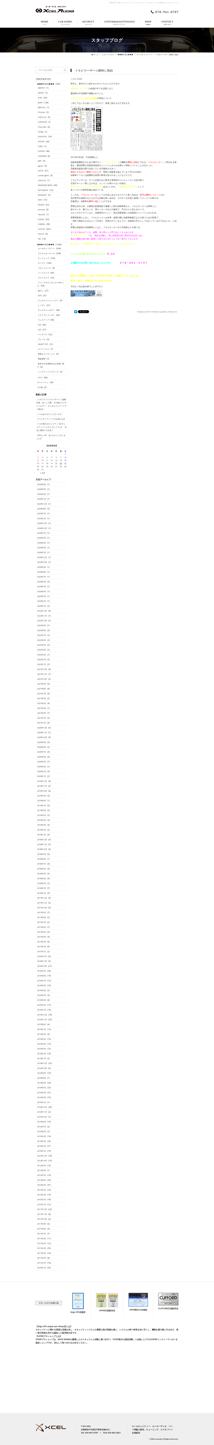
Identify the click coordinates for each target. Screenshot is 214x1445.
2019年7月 (41, 805)
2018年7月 (41, 863)
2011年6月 (41, 1238)
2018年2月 (41, 888)
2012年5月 (41, 1185)
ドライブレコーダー (46, 315)
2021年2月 (41, 718)
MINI (40, 199)
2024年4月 (41, 542)
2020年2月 (41, 771)
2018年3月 (41, 883)
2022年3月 (41, 654)
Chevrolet (42, 127)
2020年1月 (41, 776)
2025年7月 (41, 513)
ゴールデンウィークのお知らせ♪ (51, 419)
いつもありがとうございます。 (50, 414)
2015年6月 (41, 1034)
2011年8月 (41, 1228)
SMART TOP (43, 344)
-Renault (41, 214)
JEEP (39, 161)
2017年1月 (41, 951)
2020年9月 (41, 742)
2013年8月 (41, 1121)
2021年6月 (41, 698)
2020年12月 (42, 727)
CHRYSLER (42, 122)
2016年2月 (41, 1005)
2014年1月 (41, 1102)
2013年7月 (41, 1126)
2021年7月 (41, 693)
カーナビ (41, 263)
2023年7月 (41, 576)
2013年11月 (42, 1112)
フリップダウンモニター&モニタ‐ (50, 284)
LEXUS (40, 170)
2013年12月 (42, 1107)
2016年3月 (41, 1000)
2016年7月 (41, 980)
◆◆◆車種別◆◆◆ (45, 84)
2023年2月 (41, 601)
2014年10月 (42, 1068)
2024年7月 (41, 533)
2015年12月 (42, 1014)
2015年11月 (42, 1019)
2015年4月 (41, 1044)
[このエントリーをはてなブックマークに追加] (75, 312)
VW (39, 239)
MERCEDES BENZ (45, 185)
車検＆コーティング (46, 354)
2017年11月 (42, 903)
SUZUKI (41, 219)
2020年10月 (42, 737)
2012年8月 (41, 1170)
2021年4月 (41, 708)
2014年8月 (41, 1078)
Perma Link (172, 312)
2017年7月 (41, 922)
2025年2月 (41, 518)
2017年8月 (41, 917)
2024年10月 (42, 528)
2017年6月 (41, 927)
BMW (40, 102)
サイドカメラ (43, 277)
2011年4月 (41, 1248)
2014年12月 (42, 1063)
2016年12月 (42, 956)
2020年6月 (41, 757)
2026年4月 (41, 494)
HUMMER (42, 156)
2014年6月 (41, 1082)
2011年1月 (41, 1263)
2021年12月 (42, 669)
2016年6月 (41, 985)
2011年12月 (42, 1209)
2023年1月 (41, 606)
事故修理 (41, 358)
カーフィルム (43, 349)
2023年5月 (41, 586)
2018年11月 (42, 844)
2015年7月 (41, 1029)
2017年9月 (41, 912)
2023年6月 (41, 581)
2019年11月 (42, 786)
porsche (41, 209)
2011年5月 (41, 1243)
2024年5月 (41, 538)
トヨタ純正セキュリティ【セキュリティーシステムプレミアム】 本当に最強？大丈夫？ (51, 427)
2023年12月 (42, 557)
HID (39, 324)
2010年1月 (41, 1267)
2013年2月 (41, 1146)
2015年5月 (41, 1039)
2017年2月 (41, 946)
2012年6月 (41, 1180)
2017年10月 (42, 907)
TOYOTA (41, 229)
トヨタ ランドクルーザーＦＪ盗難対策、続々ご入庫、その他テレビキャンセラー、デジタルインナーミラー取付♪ (51, 404)
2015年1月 (41, 1058)
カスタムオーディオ (46, 253)
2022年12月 (42, 611)
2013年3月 (41, 1141)
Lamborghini (43, 175)
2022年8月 (41, 630)
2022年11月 (42, 615)
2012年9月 (41, 1165)
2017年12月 (42, 898)
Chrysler (41, 112)
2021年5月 (41, 703)
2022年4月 (41, 649)
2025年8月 (41, 508)
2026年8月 (41, 484)
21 (61, 463)
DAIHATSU (42, 136)
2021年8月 (41, 688)
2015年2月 (41, 1053)
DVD (40, 295)
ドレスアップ (43, 320)
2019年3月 (41, 825)
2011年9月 (41, 1224)
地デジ (41, 290)
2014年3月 (41, 1097)
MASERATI (42, 195)
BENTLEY (42, 107)
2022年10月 (42, 620)
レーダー (41, 305)
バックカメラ (43, 272)
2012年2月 (41, 1199)
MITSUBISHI (43, 190)
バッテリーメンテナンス (48, 371)
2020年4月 (41, 766)
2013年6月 (41, 1131)
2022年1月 (41, 664)
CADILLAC (42, 117)
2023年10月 (42, 562)
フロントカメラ (44, 268)
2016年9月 (41, 971)
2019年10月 (42, 791)
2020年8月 (41, 747)
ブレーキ (41, 339)
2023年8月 (41, 572)
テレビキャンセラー (46, 310)
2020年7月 (41, 752)
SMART (41, 93)
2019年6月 (41, 810)
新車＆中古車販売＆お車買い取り (50, 365)
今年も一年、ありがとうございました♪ (51, 437)
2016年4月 (41, 995)
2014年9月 (41, 1073)
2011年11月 (42, 1214)
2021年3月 (41, 713)
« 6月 (42, 473)
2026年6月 (41, 489)
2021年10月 (42, 679)
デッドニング (43, 258)
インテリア (42, 334)
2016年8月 (41, 975)
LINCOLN (42, 180)
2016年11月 (42, 961)
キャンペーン (42, 382)
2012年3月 (41, 1194)
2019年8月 (41, 800)
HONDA (41, 151)
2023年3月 (41, 596)
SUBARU (41, 224)
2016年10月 (42, 966)
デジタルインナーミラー (48, 300)
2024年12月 (42, 523)
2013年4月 (41, 1136)
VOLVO (41, 234)
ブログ (40, 377)
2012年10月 (42, 1160)
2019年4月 (41, 820)
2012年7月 (41, 1175)
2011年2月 (41, 1258)
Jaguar (40, 166)
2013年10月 (42, 1117)
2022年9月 (41, 625)
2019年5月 (41, 815)
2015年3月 (41, 1048)
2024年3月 (41, 547)
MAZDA (41, 204)
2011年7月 (41, 1233)
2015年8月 (41, 1024)
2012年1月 (41, 1204)
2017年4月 (41, 936)
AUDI (40, 97)
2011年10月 (42, 1219)
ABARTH (41, 88)
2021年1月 (41, 722)
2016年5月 (41, 990)
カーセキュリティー (46, 248)
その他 (40, 387)
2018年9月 (41, 854)
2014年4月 (41, 1092)
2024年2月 (41, 552)
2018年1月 (41, 893)
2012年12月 (42, 1155)
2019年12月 (42, 781)
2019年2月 (41, 830)
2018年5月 (41, 873)
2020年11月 (42, 732)
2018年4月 (41, 878)
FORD (40, 146)
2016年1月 (41, 1009)
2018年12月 (42, 839)
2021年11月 (42, 674)
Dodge (41, 131)
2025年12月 (42, 504)
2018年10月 (42, 849)
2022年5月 (41, 645)
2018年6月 (41, 868)
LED (39, 329)
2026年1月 (41, 499)
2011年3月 (41, 1253)
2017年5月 (41, 932)
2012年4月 (41, 1190)
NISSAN (41, 141)
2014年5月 (41, 1087)
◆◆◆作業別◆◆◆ (45, 244)
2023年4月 (41, 591)
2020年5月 (41, 761)
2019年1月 (41, 834)
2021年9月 (41, 684)
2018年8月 (41, 859)
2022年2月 (41, 659)
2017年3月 (41, 941)
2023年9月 (41, 567)
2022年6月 (41, 640)
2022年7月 (41, 635)
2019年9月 (41, 795)
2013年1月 (41, 1151)
